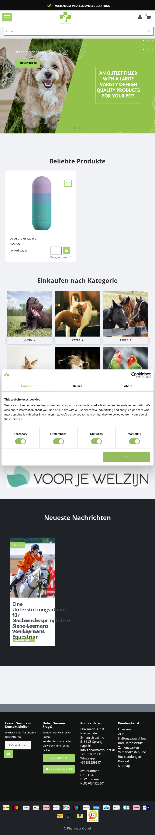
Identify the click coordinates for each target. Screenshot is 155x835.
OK (126, 457)
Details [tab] (77, 386)
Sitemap (124, 766)
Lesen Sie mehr (23, 639)
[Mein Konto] (140, 18)
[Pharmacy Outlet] (71, 18)
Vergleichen (59, 257)
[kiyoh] (92, 815)
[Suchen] (150, 30)
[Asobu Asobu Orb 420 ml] (40, 202)
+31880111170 (60, 757)
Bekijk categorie (29, 309)
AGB (121, 734)
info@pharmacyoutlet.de (61, 768)
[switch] (58, 441)
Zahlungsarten (128, 747)
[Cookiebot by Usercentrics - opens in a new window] (134, 375)
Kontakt (123, 761)
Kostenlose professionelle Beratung (82, 6)
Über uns (124, 729)
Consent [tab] (27, 386)
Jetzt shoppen (28, 63)
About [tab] (128, 386)
